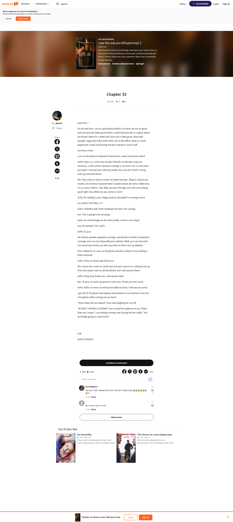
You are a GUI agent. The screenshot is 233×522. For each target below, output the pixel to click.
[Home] (10, 4)
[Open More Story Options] (57, 178)
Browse (25, 3)
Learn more (23, 18)
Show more (116, 417)
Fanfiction (102, 47)
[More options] (152, 386)
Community (41, 3)
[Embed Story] (57, 171)
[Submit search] (57, 4)
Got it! (9, 18)
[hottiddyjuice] (81, 388)
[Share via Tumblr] (57, 163)
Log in (130, 517)
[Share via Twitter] (57, 149)
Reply (93, 397)
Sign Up (145, 517)
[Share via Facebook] (57, 141)
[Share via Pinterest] (57, 156)
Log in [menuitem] (216, 3)
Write (182, 4)
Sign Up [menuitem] (226, 3)
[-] (81, 403)
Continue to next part (116, 363)
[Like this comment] (152, 390)
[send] (150, 379)
